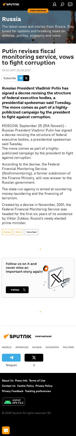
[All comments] (6, 430)
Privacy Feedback (12, 391)
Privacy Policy (43, 386)
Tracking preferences (38, 391)
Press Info (21, 380)
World (18, 232)
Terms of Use (37, 380)
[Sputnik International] (11, 6)
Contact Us (9, 386)
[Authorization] (54, 4)
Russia (7, 232)
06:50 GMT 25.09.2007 (16, 70)
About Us (7, 380)
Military (69, 347)
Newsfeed (31, 232)
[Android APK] (14, 402)
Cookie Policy (25, 386)
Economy (52, 347)
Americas (21, 347)
